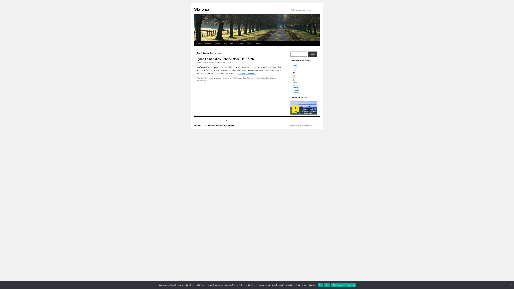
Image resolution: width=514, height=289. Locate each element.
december (296, 92)
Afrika (224, 43)
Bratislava (246, 78)
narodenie (255, 78)
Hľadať (313, 54)
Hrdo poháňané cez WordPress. (303, 125)
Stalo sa (201, 9)
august (239, 78)
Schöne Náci (264, 78)
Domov (200, 43)
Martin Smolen (227, 62)
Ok (320, 285)
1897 (235, 78)
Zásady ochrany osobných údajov (220, 125)
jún (294, 77)
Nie (327, 285)
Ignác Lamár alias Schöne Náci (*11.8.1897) (226, 59)
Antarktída (249, 43)
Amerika (216, 43)
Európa (208, 43)
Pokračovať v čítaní (247, 73)
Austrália (239, 43)
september (296, 85)
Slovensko (217, 78)
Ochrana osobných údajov (343, 285)
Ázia (231, 43)
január (295, 65)
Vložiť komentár (202, 80)
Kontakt (259, 43)
